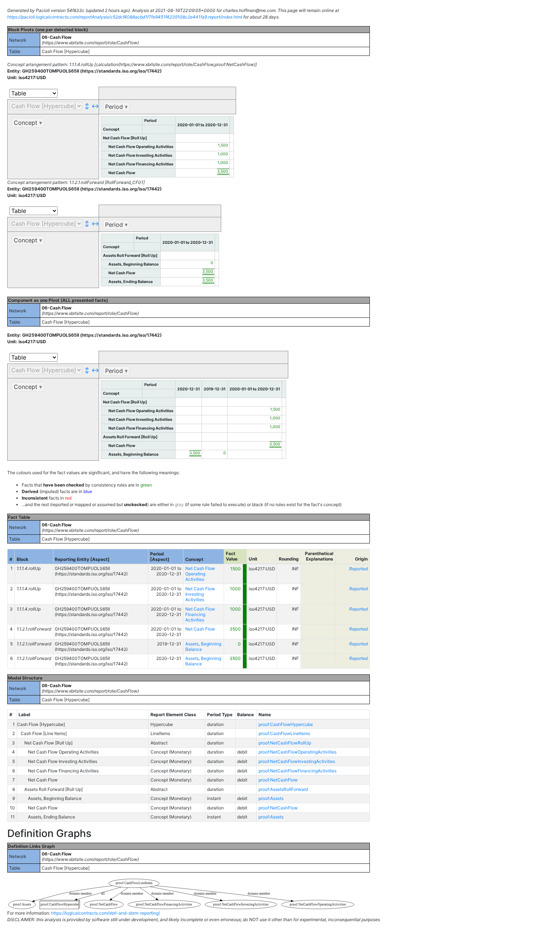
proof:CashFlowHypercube (286, 724)
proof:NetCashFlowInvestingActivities (297, 761)
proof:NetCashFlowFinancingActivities (297, 770)
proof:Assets (271, 798)
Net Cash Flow (200, 629)
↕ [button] (87, 106)
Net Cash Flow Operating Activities (200, 574)
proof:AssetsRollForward (283, 789)
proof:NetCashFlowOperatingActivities (297, 752)
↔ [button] (94, 106)
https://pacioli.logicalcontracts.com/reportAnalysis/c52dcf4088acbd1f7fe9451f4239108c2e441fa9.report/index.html (124, 17)
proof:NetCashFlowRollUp (285, 743)
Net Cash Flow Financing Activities (200, 614)
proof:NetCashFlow (278, 780)
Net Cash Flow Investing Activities (200, 594)
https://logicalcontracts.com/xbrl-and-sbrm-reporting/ (105, 913)
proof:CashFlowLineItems (284, 733)
